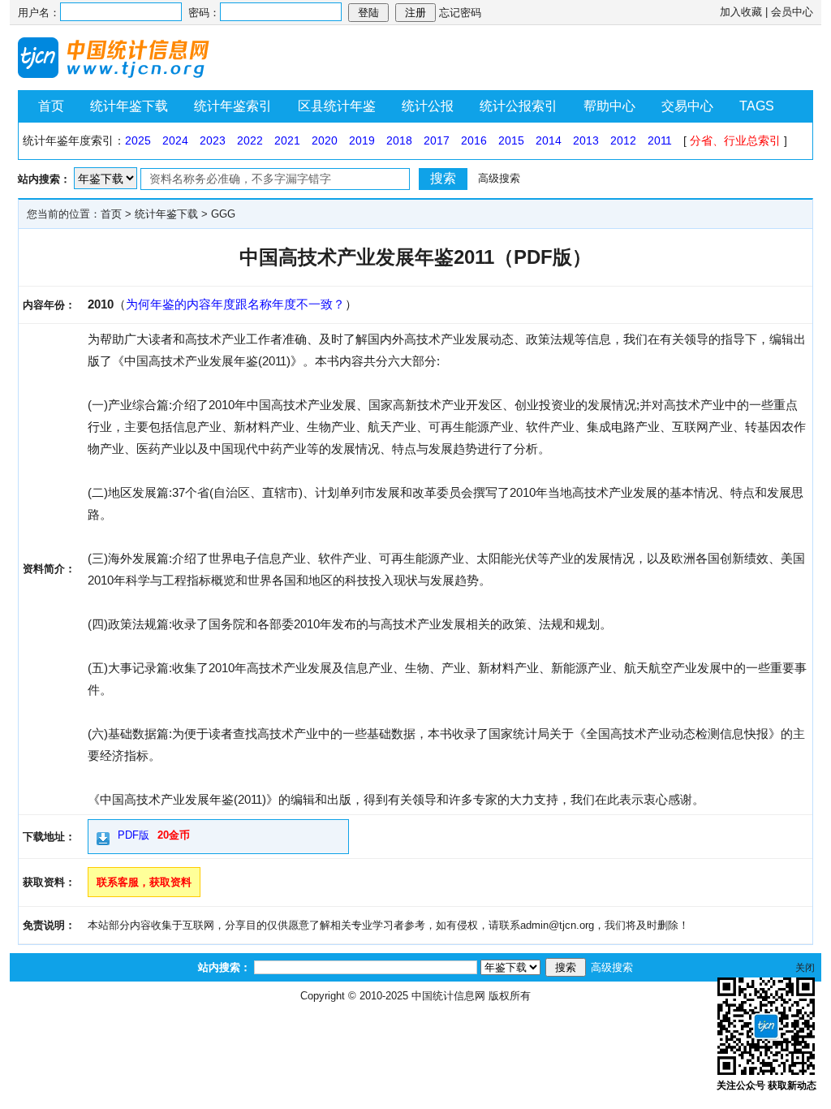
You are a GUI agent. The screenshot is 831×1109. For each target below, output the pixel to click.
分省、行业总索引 (735, 140)
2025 (138, 140)
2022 (250, 140)
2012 (623, 140)
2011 (660, 140)
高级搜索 (499, 178)
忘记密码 (460, 12)
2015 (511, 140)
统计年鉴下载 (129, 106)
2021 (287, 140)
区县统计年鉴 (337, 106)
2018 (399, 140)
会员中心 (792, 12)
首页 (51, 106)
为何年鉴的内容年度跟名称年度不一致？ (235, 304)
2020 (325, 140)
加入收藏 (741, 12)
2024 (175, 140)
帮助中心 (609, 106)
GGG (223, 214)
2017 (437, 140)
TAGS (756, 106)
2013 (586, 140)
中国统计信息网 (448, 996)
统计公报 (428, 106)
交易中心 (687, 106)
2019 (362, 140)
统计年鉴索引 (233, 106)
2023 (213, 140)
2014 (549, 140)
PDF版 (133, 835)
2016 (474, 140)
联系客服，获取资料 (144, 882)
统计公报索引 (519, 106)
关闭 (805, 967)
